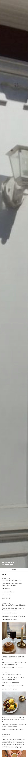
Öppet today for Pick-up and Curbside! (14, 605)
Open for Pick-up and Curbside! (12, 674)
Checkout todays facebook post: (9, 619)
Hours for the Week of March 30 (12, 580)
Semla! (4, 736)
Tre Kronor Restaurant (8, 563)
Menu (14, 569)
